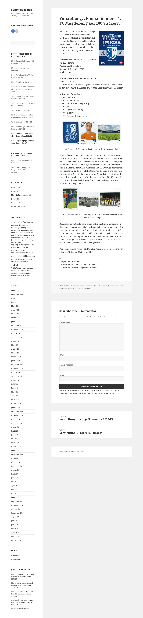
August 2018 (15, 427)
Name (62, 355)
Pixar (19, 259)
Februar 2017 (16, 493)
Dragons (13, 230)
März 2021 (15, 314)
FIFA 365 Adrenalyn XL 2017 (26, 232)
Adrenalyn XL (17, 222)
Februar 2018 (16, 447)
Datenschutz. (16, 555)
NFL (16, 256)
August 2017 (15, 470)
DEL (27, 225)
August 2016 (15, 517)
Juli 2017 (14, 474)
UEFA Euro (14, 271)
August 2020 (15, 341)
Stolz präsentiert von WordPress (71, 452)
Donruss (29, 228)
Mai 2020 (14, 345)
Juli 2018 (14, 431)
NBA (12, 256)
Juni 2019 (14, 388)
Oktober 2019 (16, 372)
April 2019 (15, 396)
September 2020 (17, 337)
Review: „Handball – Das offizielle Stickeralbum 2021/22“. (22, 576)
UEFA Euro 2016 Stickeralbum (21, 273)
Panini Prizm (14, 259)
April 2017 (15, 486)
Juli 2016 (14, 521)
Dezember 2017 (17, 454)
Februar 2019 (16, 404)
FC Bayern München (23, 230)
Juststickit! (15, 240)
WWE (28, 275)
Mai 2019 (14, 392)
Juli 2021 (14, 298)
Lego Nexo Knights (29, 240)
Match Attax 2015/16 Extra (18, 250)
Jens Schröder (78, 286)
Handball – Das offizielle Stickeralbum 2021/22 (22, 135)
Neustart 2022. (24, 609)
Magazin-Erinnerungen (20, 195)
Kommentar (65, 322)
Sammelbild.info (21, 9)
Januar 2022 (15, 290)
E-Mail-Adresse (66, 365)
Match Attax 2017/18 (27, 252)
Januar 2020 (15, 361)
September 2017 (17, 466)
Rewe (32, 259)
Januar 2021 (15, 322)
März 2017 (15, 489)
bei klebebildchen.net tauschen (81, 264)
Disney (23, 227)
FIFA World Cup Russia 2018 (27, 235)
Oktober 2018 (16, 419)
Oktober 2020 (16, 333)
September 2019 (17, 376)
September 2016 (17, 513)
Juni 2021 (14, 302)
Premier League (25, 259)
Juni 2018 (14, 435)
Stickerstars (24, 262)
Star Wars (15, 261)
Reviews (14, 203)
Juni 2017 (14, 478)
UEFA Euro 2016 (24, 270)
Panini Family (31, 256)
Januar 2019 (15, 407)
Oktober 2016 (16, 509)
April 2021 (15, 310)
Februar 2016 (16, 540)
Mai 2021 (14, 306)
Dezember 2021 (17, 294)
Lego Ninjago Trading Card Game (22, 245)
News (13, 199)
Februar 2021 (16, 318)
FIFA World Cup (15, 235)
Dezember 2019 (17, 365)
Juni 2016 (14, 525)
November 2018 (17, 415)
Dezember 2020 (17, 325)
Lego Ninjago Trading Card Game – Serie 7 (22, 142)
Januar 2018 (15, 450)
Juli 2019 (14, 384)
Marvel (13, 248)
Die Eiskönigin (15, 228)
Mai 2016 (14, 529)
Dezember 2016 (17, 501)
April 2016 (15, 532)
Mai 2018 (14, 439)
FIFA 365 (14, 232)
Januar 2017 (15, 497)
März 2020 (15, 353)
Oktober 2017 (16, 462)
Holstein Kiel (81, 31)
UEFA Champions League (22, 268)
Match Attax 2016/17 (16, 252)
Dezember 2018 (17, 411)
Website (62, 375)
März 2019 (15, 400)
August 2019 (15, 380)
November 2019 (17, 368)
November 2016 (17, 505)
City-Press (21, 225)
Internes (14, 191)
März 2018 (15, 443)
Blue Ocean (28, 222)
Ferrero (31, 230)
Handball (29, 237)
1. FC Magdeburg (101, 286)
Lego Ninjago (16, 242)
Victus (24, 275)
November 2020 (17, 329)
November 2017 (17, 458)
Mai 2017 (14, 482)
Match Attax (22, 247)
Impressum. (15, 559)
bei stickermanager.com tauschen (82, 267)
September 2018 (17, 423)
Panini (22, 256)
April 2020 (15, 349)
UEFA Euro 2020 (16, 275)
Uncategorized (16, 207)
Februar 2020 (16, 357)
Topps (14, 264)
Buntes (13, 187)
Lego (22, 240)
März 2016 (15, 536)
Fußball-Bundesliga (18, 237)
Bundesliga (14, 225)
